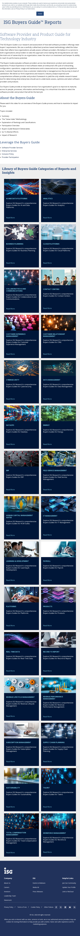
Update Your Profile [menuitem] (69, 887)
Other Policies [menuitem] (48, 907)
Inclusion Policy (8, 154)
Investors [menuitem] (7, 892)
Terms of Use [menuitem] (22, 907)
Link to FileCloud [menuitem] (67, 892)
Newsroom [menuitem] (8, 900)
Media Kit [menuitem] (36, 887)
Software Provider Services (12, 147)
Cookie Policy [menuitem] (35, 907)
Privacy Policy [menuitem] (8, 907)
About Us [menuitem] (7, 883)
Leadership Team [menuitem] (10, 896)
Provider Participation (10, 157)
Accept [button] (40, 13)
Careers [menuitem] (6, 887)
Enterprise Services (9, 151)
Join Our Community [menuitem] (69, 883)
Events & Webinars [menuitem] (39, 883)
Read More (10, 217)
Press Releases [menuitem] (38, 892)
